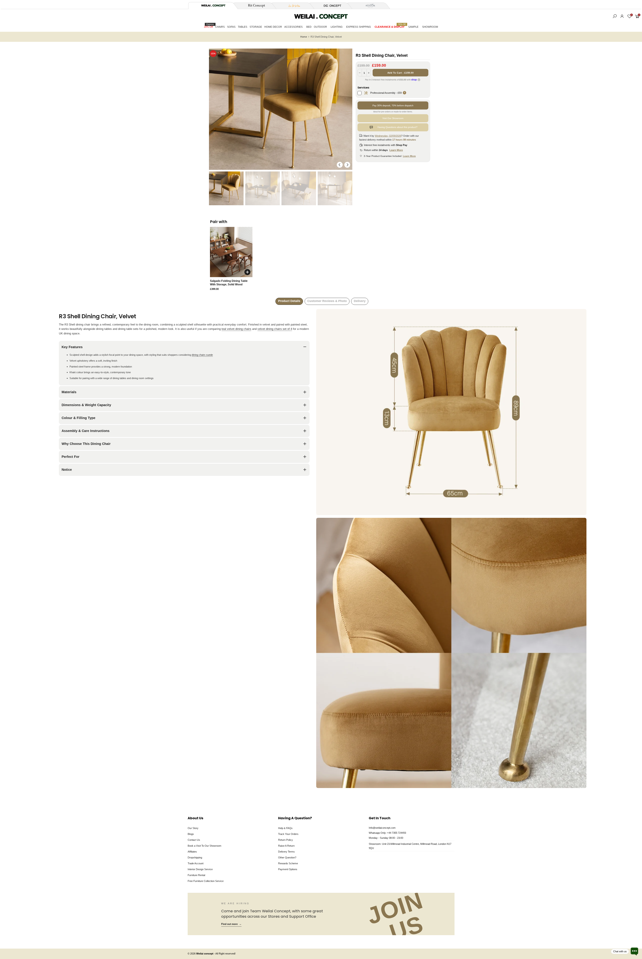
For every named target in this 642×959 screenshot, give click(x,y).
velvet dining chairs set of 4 (274, 329)
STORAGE (256, 26)
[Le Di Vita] (292, 6)
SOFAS (231, 26)
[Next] (347, 165)
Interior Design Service (200, 869)
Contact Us (194, 839)
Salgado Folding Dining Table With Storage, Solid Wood (229, 282)
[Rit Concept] (254, 6)
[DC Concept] (330, 6)
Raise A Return (286, 845)
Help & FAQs (285, 828)
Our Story (193, 828)
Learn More (396, 150)
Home (303, 36)
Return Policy (285, 839)
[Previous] (340, 165)
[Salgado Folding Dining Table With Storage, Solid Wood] (231, 252)
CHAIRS (220, 26)
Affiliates (192, 851)
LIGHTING (337, 26)
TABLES (242, 26)
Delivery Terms (286, 851)
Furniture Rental (196, 875)
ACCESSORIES (293, 26)
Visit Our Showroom (392, 118)
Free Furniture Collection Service (206, 881)
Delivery (360, 301)
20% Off (209, 25)
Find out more (231, 924)
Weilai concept (205, 953)
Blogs (191, 834)
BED (309, 26)
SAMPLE (413, 26)
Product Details (289, 301)
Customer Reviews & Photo (327, 301)
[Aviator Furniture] (368, 6)
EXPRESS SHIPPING (358, 26)
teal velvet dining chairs (236, 329)
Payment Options (287, 869)
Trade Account (195, 863)
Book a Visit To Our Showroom (204, 845)
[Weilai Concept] (213, 5)
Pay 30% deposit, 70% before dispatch (392, 105)
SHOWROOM (430, 26)
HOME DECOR (273, 26)
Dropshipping (195, 857)
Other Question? (287, 857)
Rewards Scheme (288, 863)
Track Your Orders (288, 834)
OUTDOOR (320, 26)
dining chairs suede (202, 354)
